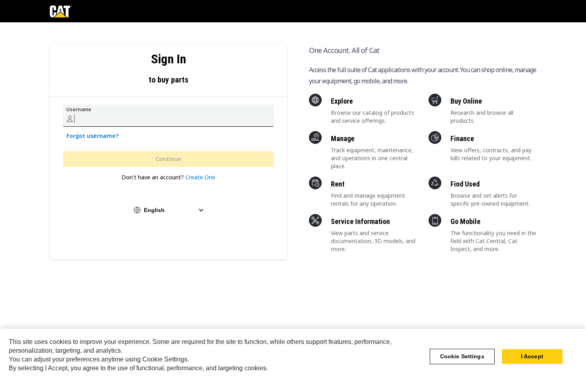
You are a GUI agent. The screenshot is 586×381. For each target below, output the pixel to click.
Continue (168, 159)
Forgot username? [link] (92, 135)
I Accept (532, 357)
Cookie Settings (462, 357)
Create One (200, 177)
